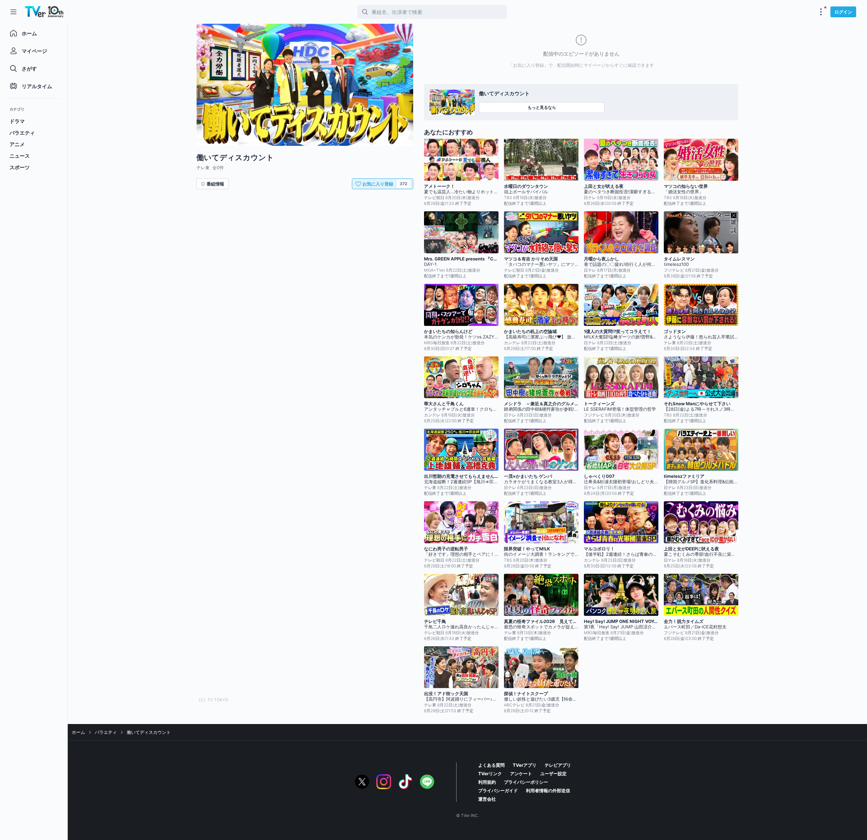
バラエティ (106, 732)
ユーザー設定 (553, 773)
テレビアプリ (558, 765)
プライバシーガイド (498, 790)
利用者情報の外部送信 (548, 790)
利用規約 (487, 782)
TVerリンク (490, 773)
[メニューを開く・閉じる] (821, 11)
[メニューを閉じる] (13, 11)
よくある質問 (491, 765)
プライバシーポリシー (526, 782)
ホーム (78, 732)
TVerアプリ (524, 765)
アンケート (521, 773)
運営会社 (487, 799)
